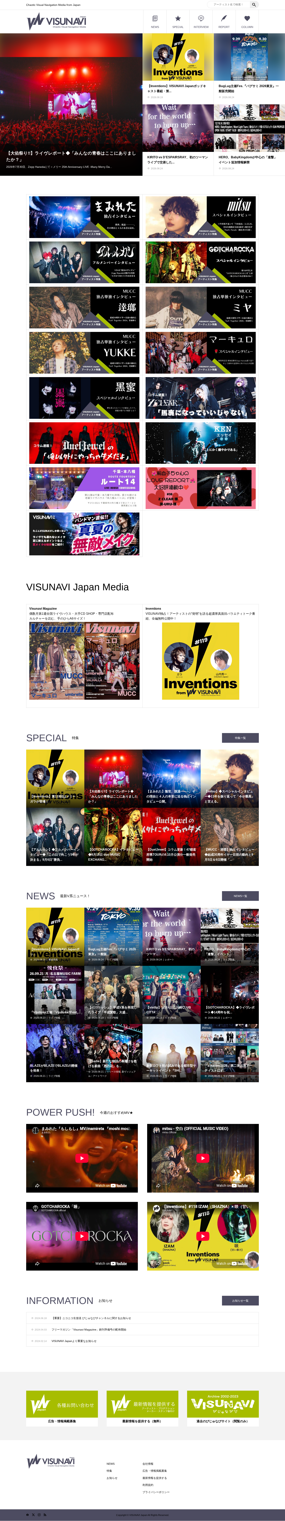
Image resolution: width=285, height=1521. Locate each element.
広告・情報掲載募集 (154, 1470)
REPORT (224, 27)
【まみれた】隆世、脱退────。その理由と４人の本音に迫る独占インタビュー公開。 (71, 151)
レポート (169, 959)
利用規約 (147, 1484)
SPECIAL (178, 27)
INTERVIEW (201, 27)
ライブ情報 (112, 959)
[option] (71, 104)
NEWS (155, 27)
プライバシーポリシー (156, 1492)
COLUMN (247, 27)
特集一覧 (240, 737)
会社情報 (147, 1463)
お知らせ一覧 (240, 1300)
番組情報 (53, 959)
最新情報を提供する (154, 1477)
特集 (109, 1470)
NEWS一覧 (240, 896)
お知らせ (112, 1477)
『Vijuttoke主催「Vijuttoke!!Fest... (54, 1012)
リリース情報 (114, 1071)
